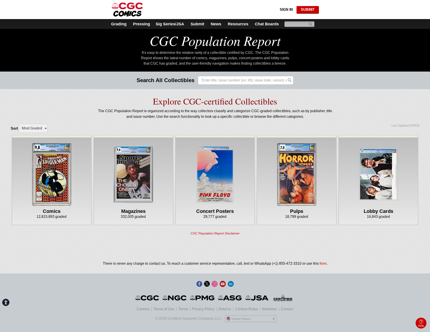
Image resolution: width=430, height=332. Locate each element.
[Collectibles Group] (283, 298)
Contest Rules (246, 309)
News (216, 24)
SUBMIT (308, 9)
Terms (183, 309)
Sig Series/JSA (170, 24)
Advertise (269, 309)
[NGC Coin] (175, 298)
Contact (287, 309)
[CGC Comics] (147, 298)
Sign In (286, 9)
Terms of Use (163, 309)
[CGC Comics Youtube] (222, 284)
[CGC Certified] (127, 9)
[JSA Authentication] (257, 298)
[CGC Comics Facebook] (199, 284)
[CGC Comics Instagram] (214, 284)
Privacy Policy (203, 309)
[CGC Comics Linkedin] (230, 284)
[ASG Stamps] (230, 298)
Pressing (141, 24)
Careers (143, 309)
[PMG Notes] (202, 298)
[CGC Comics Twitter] (207, 284)
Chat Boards (267, 24)
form (323, 263)
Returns (225, 309)
